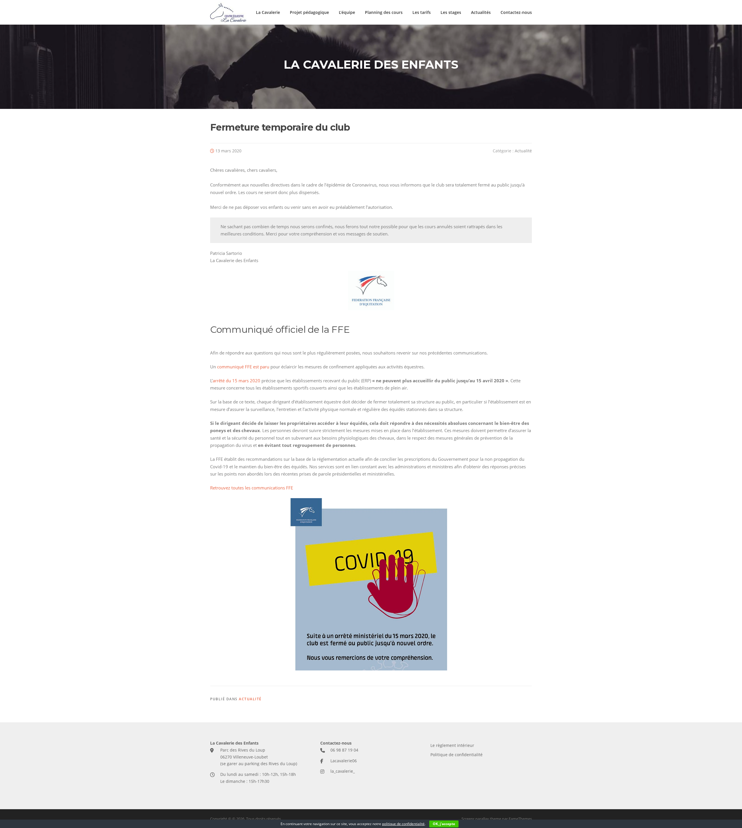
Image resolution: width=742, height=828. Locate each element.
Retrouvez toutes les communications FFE (251, 488)
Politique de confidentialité (456, 754)
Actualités (481, 12)
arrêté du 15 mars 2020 (236, 380)
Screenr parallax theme (481, 818)
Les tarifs (421, 12)
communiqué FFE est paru (243, 367)
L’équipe (347, 12)
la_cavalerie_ (342, 771)
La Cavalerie (268, 12)
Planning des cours (384, 12)
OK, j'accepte (444, 823)
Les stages (451, 12)
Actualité (523, 150)
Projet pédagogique (309, 12)
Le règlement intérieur (452, 745)
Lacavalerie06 (343, 760)
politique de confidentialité (403, 823)
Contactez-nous (516, 12)
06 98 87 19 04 (344, 750)
